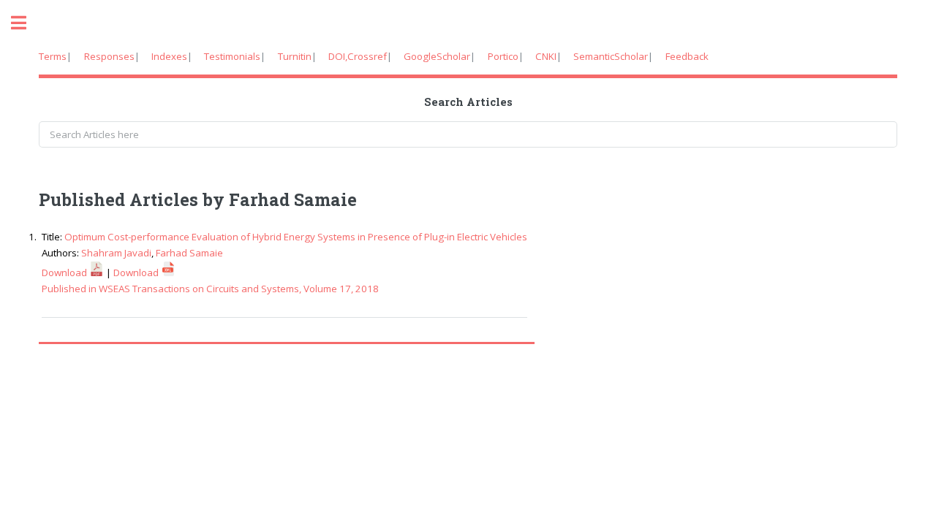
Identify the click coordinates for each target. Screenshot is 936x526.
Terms (53, 56)
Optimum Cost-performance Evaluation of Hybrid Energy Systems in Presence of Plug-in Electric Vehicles (295, 236)
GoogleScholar (437, 56)
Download (65, 272)
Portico (503, 56)
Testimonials (232, 56)
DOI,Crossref (357, 56)
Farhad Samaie (189, 252)
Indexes (169, 56)
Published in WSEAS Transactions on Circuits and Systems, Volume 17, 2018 (210, 288)
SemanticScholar (610, 56)
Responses (109, 56)
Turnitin (295, 56)
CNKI (545, 56)
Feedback (687, 56)
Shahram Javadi (116, 252)
